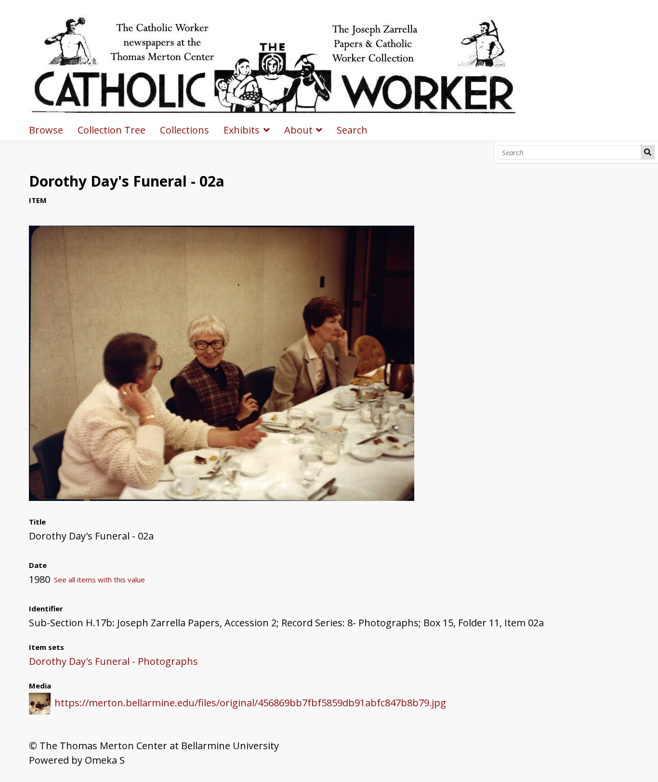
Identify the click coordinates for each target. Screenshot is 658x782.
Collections (184, 129)
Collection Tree (111, 129)
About (298, 129)
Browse (46, 129)
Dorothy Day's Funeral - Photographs (113, 661)
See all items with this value (99, 579)
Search (647, 152)
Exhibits (242, 129)
